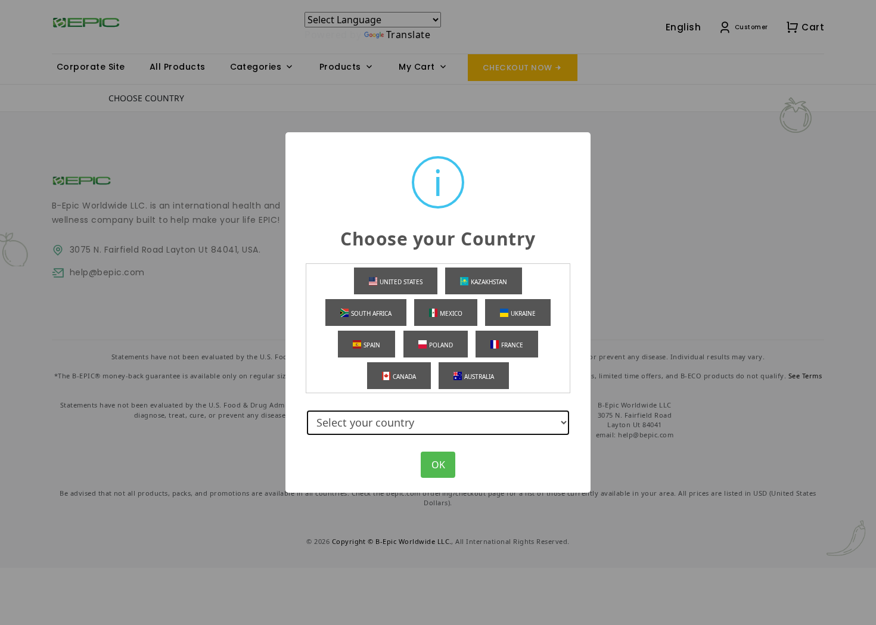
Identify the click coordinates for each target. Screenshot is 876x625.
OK (438, 464)
